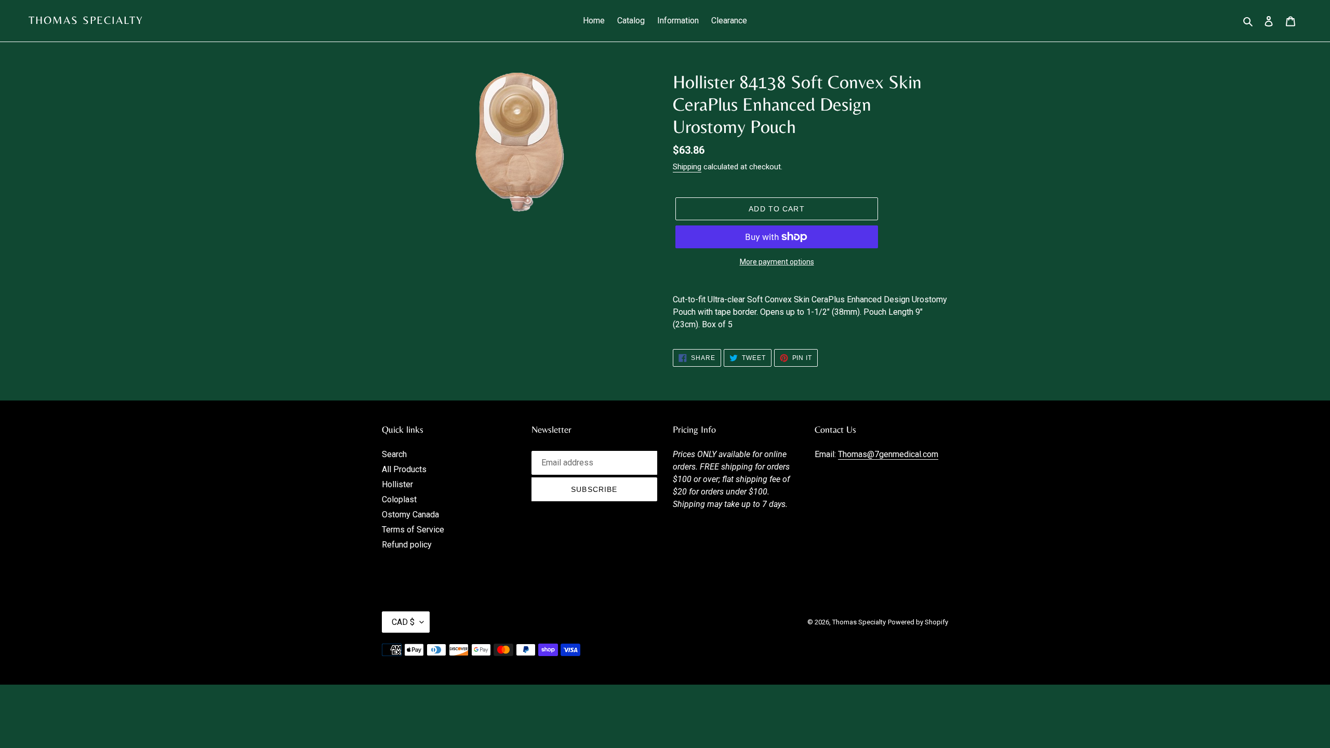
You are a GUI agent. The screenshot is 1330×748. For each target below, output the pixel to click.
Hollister (397, 484)
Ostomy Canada (410, 514)
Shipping (687, 166)
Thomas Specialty (86, 20)
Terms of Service (413, 530)
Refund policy (407, 545)
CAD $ (403, 622)
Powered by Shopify (918, 622)
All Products (404, 469)
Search (394, 454)
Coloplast (399, 499)
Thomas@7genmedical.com (888, 454)
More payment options (777, 262)
